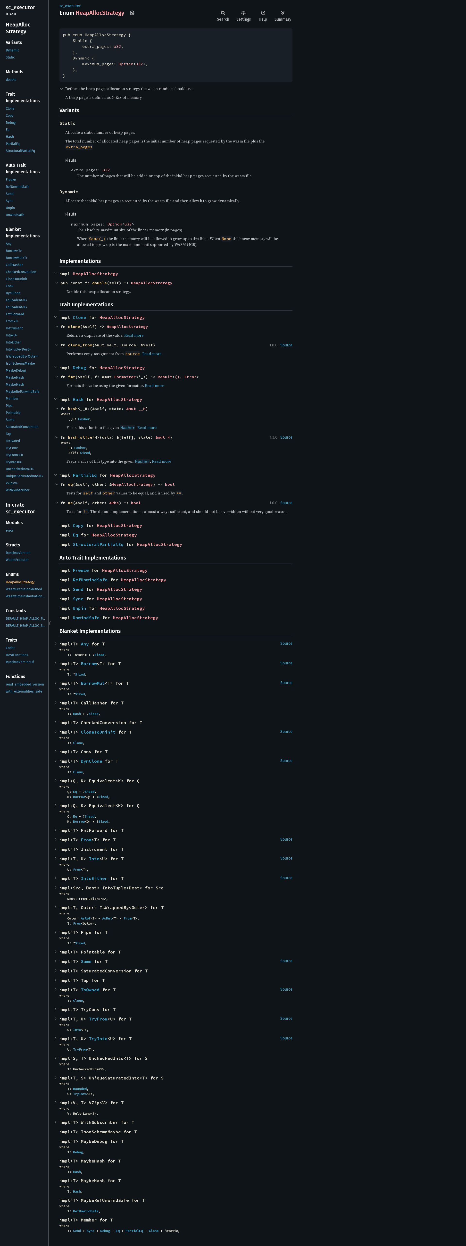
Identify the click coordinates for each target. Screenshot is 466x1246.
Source (286, 345)
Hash (78, 399)
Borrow (89, 663)
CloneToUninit (98, 732)
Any (85, 644)
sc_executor (70, 6)
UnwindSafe (86, 617)
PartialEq (85, 475)
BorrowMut (93, 683)
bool (170, 484)
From (86, 840)
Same (86, 961)
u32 (117, 46)
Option (126, 63)
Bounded (80, 1089)
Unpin (79, 608)
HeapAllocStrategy (95, 273)
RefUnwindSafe (90, 580)
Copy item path (132, 12)
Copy (78, 525)
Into (94, 858)
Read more (133, 335)
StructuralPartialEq (98, 544)
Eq (75, 535)
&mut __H (136, 408)
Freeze (81, 570)
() (177, 376)
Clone (79, 317)
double (99, 282)
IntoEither (94, 878)
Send (78, 589)
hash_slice (80, 437)
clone (74, 326)
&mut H (162, 437)
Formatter (125, 376)
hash (73, 408)
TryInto (98, 1038)
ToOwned (90, 990)
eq (70, 484)
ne (70, 502)
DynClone (91, 761)
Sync (78, 599)
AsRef (86, 918)
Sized (85, 453)
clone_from (80, 345)
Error (190, 376)
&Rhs (114, 502)
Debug (79, 367)
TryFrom (98, 1019)
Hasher (84, 419)
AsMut (107, 918)
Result (165, 376)
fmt (71, 376)
